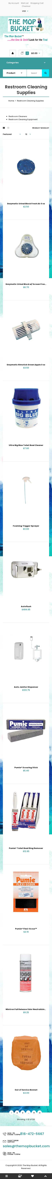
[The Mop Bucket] (26, 31)
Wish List (24, 3)
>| (39, 1113)
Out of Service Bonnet (26, 1089)
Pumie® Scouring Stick (26, 767)
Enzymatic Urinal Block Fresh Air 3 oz (26, 203)
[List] (8, 128)
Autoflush (26, 606)
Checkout (26, 6)
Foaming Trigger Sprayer (26, 526)
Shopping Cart (36, 3)
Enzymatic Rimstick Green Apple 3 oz (26, 364)
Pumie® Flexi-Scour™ (26, 928)
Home (11, 100)
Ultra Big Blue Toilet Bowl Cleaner (26, 445)
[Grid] (4, 128)
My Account (14, 3)
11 (34, 1113)
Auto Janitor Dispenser (26, 687)
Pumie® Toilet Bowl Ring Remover (26, 848)
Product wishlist (40, 128)
